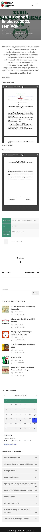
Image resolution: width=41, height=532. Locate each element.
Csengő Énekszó (17, 34)
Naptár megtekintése (10, 444)
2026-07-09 (19, 337)
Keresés (5, 289)
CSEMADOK (10, 531)
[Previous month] (5, 395)
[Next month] (36, 395)
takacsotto (19, 363)
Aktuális (8, 34)
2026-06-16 (19, 350)
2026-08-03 (19, 312)
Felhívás (27, 34)
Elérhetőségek (28, 531)
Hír (31, 34)
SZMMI (19, 531)
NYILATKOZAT (16, 357)
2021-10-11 (8, 31)
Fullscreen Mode (8, 82)
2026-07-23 (19, 325)
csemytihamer (20, 314)
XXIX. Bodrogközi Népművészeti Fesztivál (17, 441)
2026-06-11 (19, 373)
